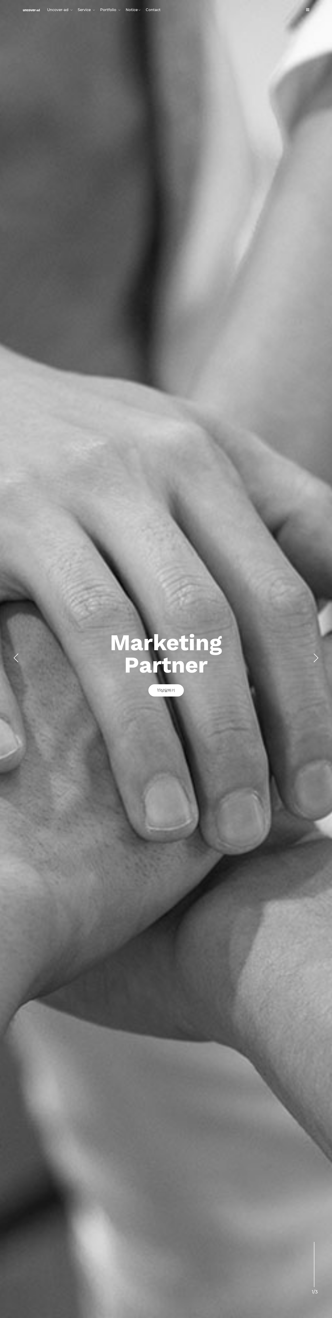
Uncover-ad (57, 10)
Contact (153, 10)
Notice (132, 10)
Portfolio (108, 10)
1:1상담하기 (166, 690)
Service (84, 10)
